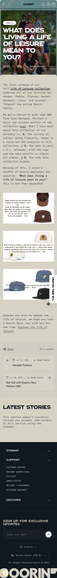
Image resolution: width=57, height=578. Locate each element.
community (9, 23)
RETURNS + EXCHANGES (17, 485)
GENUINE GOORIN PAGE (17, 472)
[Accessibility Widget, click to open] (5, 572)
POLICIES (11, 476)
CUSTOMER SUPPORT (16, 467)
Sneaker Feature (22, 365)
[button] (53, 289)
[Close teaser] (48, 304)
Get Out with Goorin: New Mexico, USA (21, 384)
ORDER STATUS (13, 481)
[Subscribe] (48, 534)
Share (10, 349)
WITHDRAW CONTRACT (16, 490)
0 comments (48, 349)
